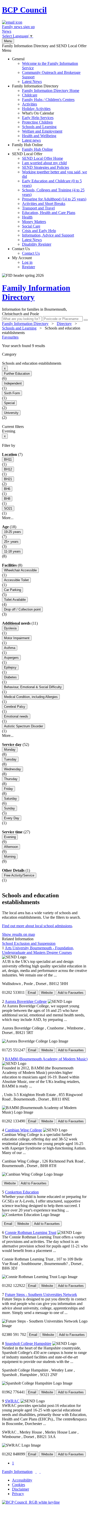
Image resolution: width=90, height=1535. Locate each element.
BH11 (8, 459)
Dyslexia (10, 628)
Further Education (17, 373)
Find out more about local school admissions (37, 926)
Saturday (10, 798)
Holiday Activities (36, 108)
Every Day (11, 818)
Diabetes (10, 677)
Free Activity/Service (19, 875)
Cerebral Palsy (14, 706)
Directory (64, 323)
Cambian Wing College (23, 1130)
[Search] (86, 320)
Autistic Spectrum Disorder (23, 726)
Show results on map (18, 934)
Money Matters (34, 222)
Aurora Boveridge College (26, 1001)
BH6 (7, 489)
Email (32, 993)
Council (24, 9)
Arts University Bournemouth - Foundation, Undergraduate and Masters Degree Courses (38, 950)
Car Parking (12, 590)
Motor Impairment (17, 638)
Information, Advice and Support (48, 235)
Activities (29, 104)
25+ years (11, 541)
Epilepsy (10, 667)
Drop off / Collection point (22, 609)
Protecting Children (37, 122)
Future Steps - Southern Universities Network (41, 1294)
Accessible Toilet (16, 580)
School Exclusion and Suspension (29, 943)
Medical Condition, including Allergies (31, 697)
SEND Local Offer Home (42, 158)
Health (27, 217)
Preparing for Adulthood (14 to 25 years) (54, 199)
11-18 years (12, 551)
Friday (8, 789)
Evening (10, 837)
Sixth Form (12, 393)
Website (47, 993)
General (46, 70)
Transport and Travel (38, 208)
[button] (45, 346)
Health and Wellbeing (39, 136)
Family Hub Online (32, 147)
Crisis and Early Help (39, 231)
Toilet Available (15, 599)
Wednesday (12, 769)
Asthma (9, 648)
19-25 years (12, 532)
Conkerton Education (22, 1192)
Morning (10, 856)
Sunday (9, 808)
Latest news (31, 140)
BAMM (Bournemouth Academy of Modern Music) (46, 1059)
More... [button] (8, 518)
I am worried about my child (44, 163)
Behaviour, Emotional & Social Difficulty (33, 687)
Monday (10, 749)
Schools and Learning (39, 127)
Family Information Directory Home (50, 90)
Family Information (17, 1471)
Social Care (31, 226)
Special (9, 403)
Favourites (10, 337)
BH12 (8, 469)
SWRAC (12, 1401)
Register (28, 267)
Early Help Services (38, 118)
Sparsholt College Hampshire (28, 1343)
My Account (23, 262)
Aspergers (11, 658)
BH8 (7, 499)
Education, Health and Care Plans (48, 212)
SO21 (8, 508)
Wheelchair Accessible (20, 570)
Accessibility (22, 1480)
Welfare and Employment (42, 131)
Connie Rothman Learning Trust (30, 1232)
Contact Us (26, 251)
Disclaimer (20, 1489)
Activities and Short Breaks (43, 203)
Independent (13, 383)
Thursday (11, 779)
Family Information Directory (45, 113)
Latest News (32, 81)
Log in (27, 262)
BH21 (8, 479)
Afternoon (11, 847)
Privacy (18, 1494)
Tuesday (10, 759)
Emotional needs (16, 716)
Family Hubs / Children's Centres (48, 99)
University (11, 413)
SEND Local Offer (49, 199)
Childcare (29, 95)
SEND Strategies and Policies (45, 167)
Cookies (18, 1485)
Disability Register (36, 244)
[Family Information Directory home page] (31, 1502)
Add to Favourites (71, 993)
